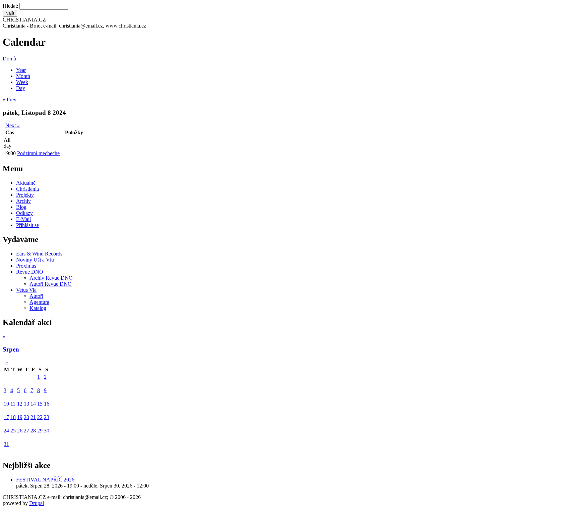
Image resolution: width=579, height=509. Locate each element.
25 (13, 430)
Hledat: (11, 6)
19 (19, 417)
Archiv (23, 201)
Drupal (36, 503)
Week (22, 82)
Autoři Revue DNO (50, 284)
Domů (9, 58)
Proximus (26, 266)
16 (46, 404)
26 (19, 430)
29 (40, 430)
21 (33, 417)
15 (40, 404)
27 (26, 430)
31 (6, 444)
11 (12, 404)
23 (46, 417)
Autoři (36, 296)
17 (6, 417)
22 (40, 417)
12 (19, 404)
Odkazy (24, 213)
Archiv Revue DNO (51, 278)
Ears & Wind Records (39, 254)
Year (21, 70)
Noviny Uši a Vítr (35, 260)
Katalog (37, 308)
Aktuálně (26, 183)
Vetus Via (26, 290)
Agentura (39, 302)
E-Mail (23, 219)
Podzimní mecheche (38, 153)
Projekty (25, 195)
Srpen (11, 349)
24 (6, 430)
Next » (12, 125)
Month (23, 76)
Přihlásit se (27, 225)
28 (33, 430)
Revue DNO (29, 272)
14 (33, 404)
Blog (21, 207)
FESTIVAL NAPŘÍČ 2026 (45, 479)
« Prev (9, 99)
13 (26, 404)
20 (26, 417)
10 (6, 404)
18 (13, 417)
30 (46, 430)
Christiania (27, 189)
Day (20, 88)
